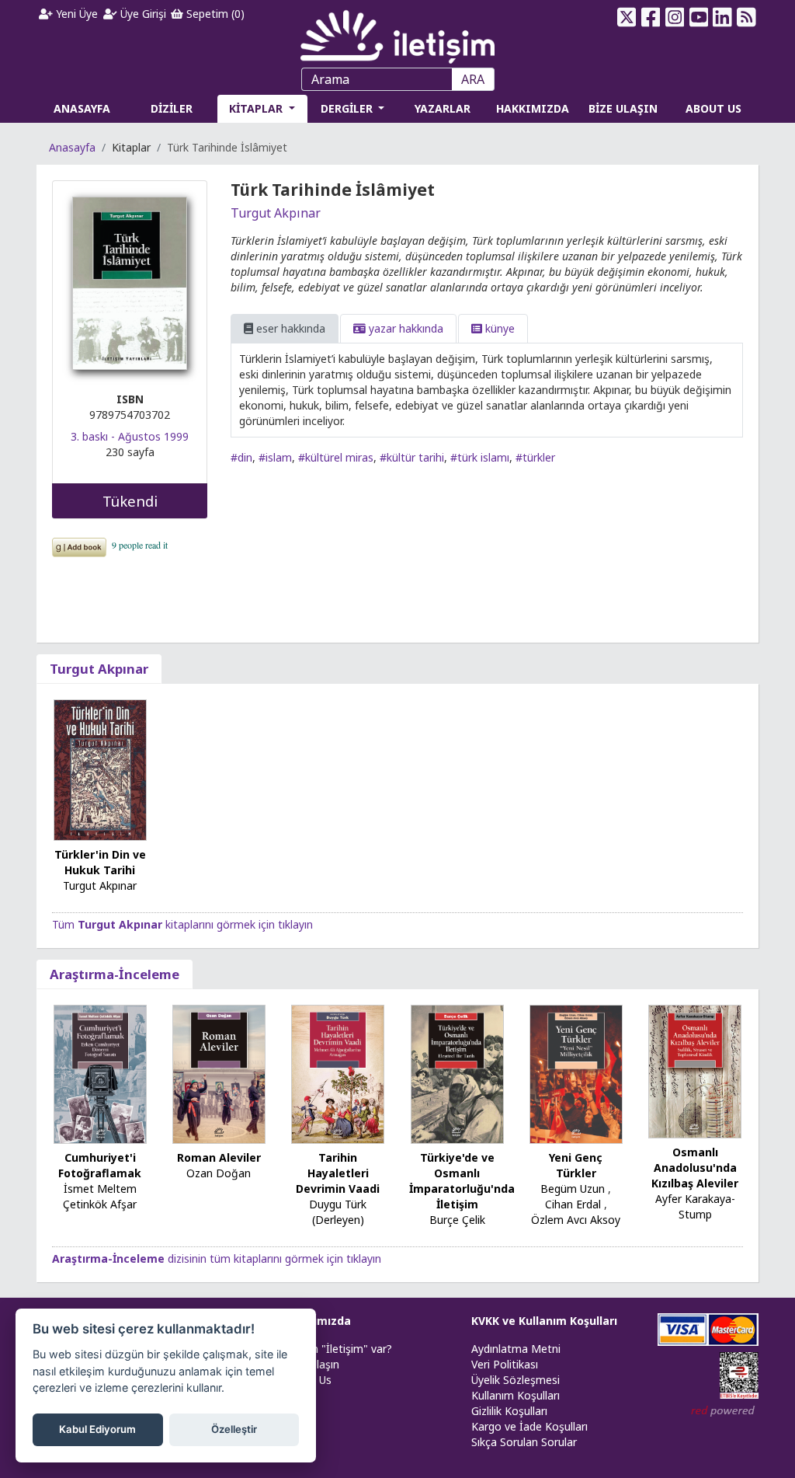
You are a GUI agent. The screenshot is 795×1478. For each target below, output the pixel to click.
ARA (472, 79)
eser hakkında (289, 328)
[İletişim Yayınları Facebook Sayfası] (651, 17)
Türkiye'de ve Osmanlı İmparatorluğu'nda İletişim (462, 1180)
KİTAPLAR (257, 108)
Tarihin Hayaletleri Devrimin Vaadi (338, 1173)
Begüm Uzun (572, 1188)
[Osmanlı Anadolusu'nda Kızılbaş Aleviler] (694, 1070)
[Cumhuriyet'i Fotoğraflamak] (100, 1073)
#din (241, 457)
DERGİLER (348, 108)
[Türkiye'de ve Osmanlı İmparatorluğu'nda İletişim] (457, 1073)
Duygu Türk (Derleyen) (337, 1212)
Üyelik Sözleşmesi (515, 1379)
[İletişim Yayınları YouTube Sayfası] (698, 17)
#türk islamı (479, 457)
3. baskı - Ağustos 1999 (130, 436)
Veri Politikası (504, 1364)
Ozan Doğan (218, 1173)
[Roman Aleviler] (219, 1073)
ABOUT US (713, 108)
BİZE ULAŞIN (623, 108)
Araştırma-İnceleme (114, 974)
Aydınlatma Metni (516, 1348)
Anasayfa (72, 147)
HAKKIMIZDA (532, 108)
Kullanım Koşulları (515, 1395)
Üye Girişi (141, 13)
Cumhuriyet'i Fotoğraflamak (99, 1165)
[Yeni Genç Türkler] (576, 1073)
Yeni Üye (75, 13)
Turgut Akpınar (276, 212)
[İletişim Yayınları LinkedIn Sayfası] (722, 17)
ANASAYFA (82, 108)
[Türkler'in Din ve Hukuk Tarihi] (100, 769)
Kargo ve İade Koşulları (529, 1426)
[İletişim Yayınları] (397, 32)
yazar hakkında (404, 328)
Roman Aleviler (219, 1157)
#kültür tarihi (412, 457)
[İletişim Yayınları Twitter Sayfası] (627, 17)
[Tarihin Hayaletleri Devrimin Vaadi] (337, 1073)
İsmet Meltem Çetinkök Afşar (100, 1196)
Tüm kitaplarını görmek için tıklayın (182, 924)
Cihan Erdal (573, 1204)
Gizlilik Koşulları (509, 1410)
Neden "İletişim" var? (338, 1348)
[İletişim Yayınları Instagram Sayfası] (674, 17)
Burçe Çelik (457, 1219)
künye (498, 328)
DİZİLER (172, 108)
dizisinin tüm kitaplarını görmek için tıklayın (216, 1258)
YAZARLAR (442, 108)
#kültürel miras (335, 457)
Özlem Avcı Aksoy (575, 1219)
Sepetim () (214, 13)
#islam (275, 457)
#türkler (535, 457)
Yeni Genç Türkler (575, 1165)
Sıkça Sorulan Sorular (524, 1441)
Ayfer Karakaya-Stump (695, 1206)
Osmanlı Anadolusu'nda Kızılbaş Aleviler (694, 1167)
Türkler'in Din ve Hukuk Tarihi (100, 862)
